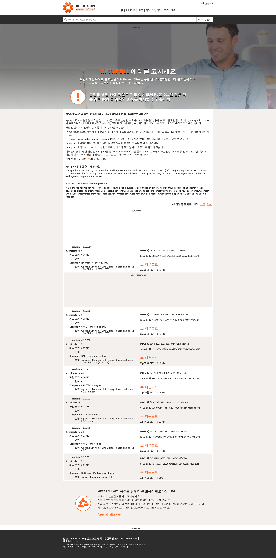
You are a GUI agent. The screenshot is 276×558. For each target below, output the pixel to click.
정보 (65, 538)
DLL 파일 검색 (204, 19)
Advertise (75, 538)
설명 (202, 204)
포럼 (166, 10)
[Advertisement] (138, 44)
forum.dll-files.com (109, 514)
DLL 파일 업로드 (134, 10)
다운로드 (151, 264)
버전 (195, 204)
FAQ (173, 10)
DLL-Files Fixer (71, 541)
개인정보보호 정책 (92, 538)
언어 (209, 204)
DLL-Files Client (129, 538)
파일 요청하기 (153, 10)
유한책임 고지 (111, 538)
